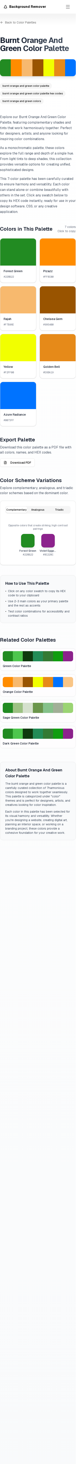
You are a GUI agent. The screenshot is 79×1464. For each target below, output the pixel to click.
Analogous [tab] (37, 509)
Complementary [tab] (16, 509)
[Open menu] (67, 6)
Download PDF (20, 463)
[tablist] (38, 510)
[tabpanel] (38, 540)
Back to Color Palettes (20, 22)
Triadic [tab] (59, 509)
